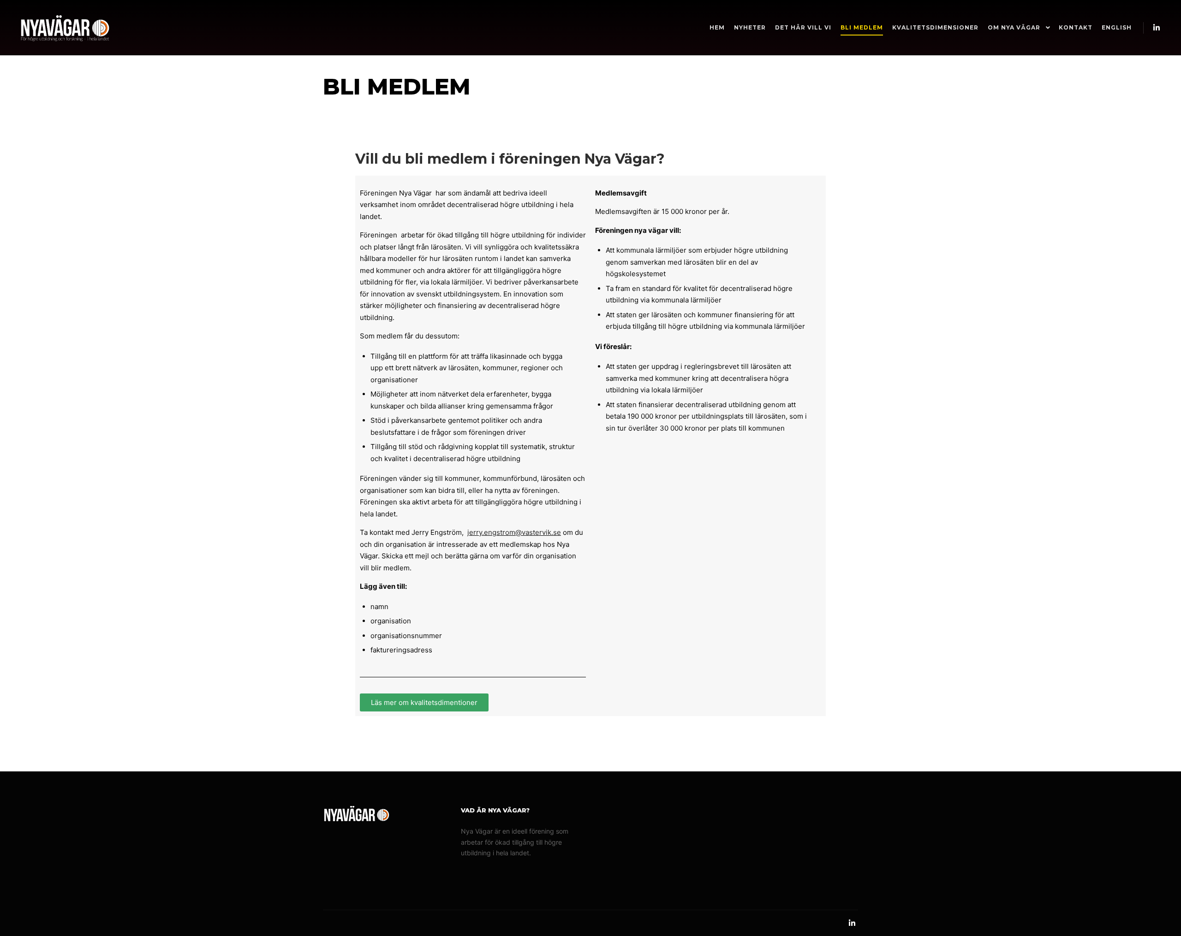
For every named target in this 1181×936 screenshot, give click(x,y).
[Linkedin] (1157, 28)
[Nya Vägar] (64, 27)
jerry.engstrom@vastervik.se (514, 532)
